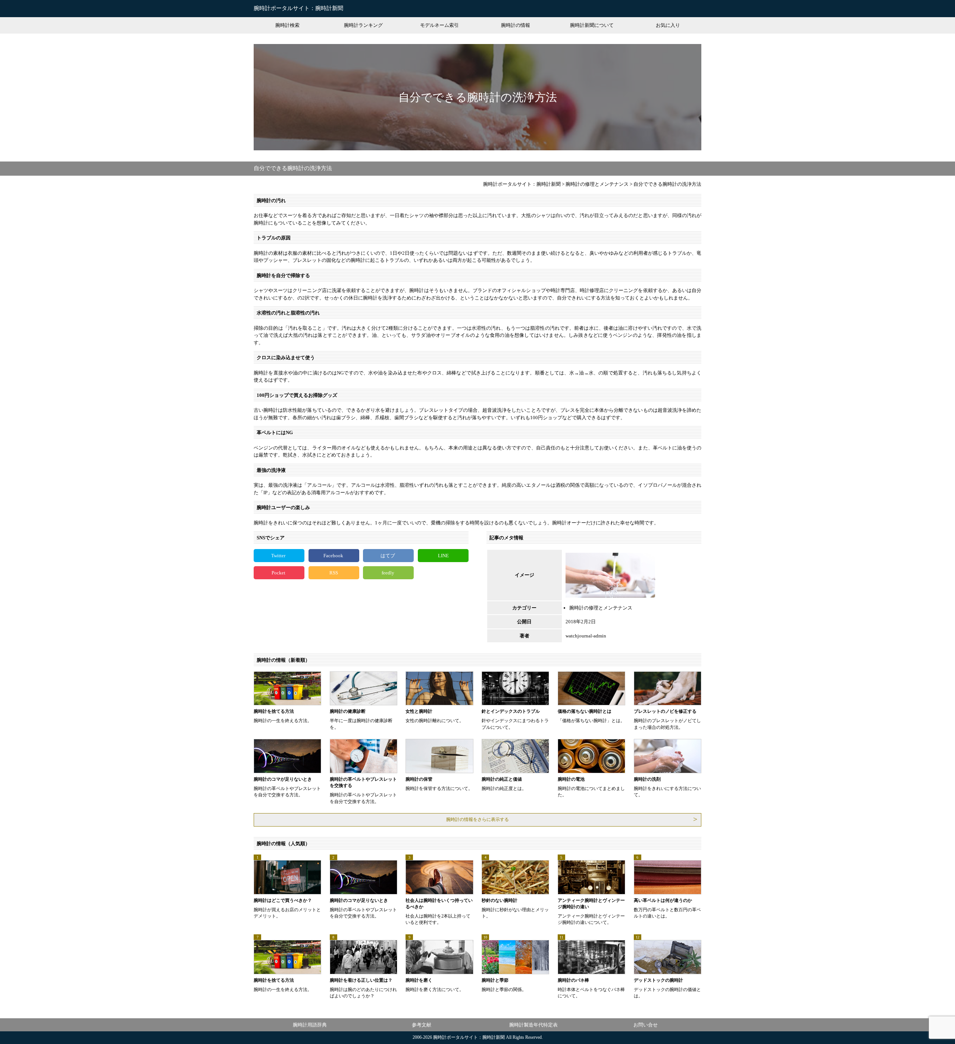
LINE (443, 555)
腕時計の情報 (515, 25)
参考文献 (421, 1025)
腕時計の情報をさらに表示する (477, 819)
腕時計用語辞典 (310, 1025)
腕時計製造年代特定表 (533, 1025)
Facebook (333, 555)
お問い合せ (645, 1025)
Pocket (279, 573)
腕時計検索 (287, 25)
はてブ (388, 555)
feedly (388, 573)
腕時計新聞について (592, 25)
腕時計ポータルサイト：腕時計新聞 (298, 8)
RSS (333, 573)
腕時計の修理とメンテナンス (600, 608)
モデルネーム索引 (439, 25)
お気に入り (668, 25)
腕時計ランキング (363, 25)
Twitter (278, 555)
